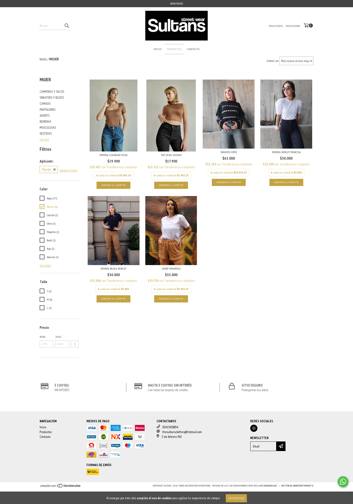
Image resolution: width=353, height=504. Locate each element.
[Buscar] (66, 25)
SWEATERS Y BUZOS (52, 97)
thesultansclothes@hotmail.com (182, 432)
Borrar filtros (68, 170)
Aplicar (75, 344)
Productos (174, 49)
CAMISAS (45, 103)
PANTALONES (47, 109)
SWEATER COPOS (228, 152)
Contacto (193, 49)
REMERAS (45, 121)
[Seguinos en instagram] (253, 428)
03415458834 (170, 427)
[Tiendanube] (61, 487)
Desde (42, 336)
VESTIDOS (46, 133)
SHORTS (44, 115)
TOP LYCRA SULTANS (171, 155)
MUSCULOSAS (48, 127)
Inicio (158, 49)
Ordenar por (273, 61)
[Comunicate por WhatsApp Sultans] (343, 481)
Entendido (236, 498)
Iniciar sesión (293, 26)
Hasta (58, 336)
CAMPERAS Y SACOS (52, 91)
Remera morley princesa (286, 152)
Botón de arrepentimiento (297, 485)
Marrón (46, 169)
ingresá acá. (270, 485)
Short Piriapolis (171, 268)
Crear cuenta (276, 26)
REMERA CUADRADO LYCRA (114, 155)
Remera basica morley (113, 268)
